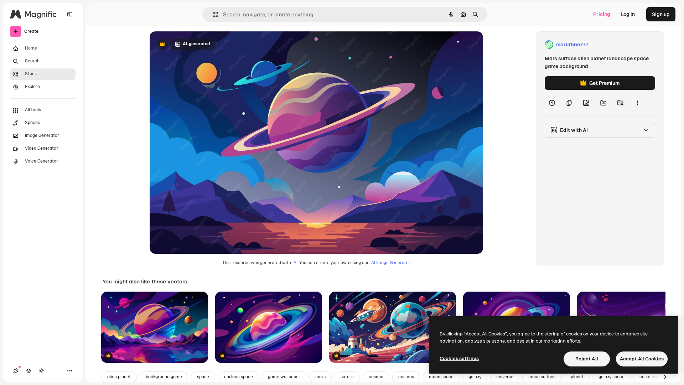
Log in (628, 14)
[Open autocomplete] (212, 14)
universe (504, 377)
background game (164, 377)
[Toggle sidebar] (70, 14)
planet (577, 377)
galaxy (474, 377)
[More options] (637, 103)
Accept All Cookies (642, 359)
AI (295, 263)
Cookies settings (459, 358)
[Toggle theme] (41, 370)
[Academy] (28, 370)
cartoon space (238, 377)
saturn (347, 377)
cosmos (406, 377)
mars (320, 377)
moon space (441, 377)
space (203, 377)
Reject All (586, 359)
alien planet (119, 377)
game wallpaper (284, 377)
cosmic (376, 377)
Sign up (661, 14)
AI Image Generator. (391, 263)
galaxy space (611, 377)
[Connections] (15, 370)
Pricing (601, 14)
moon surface (542, 377)
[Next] (664, 377)
